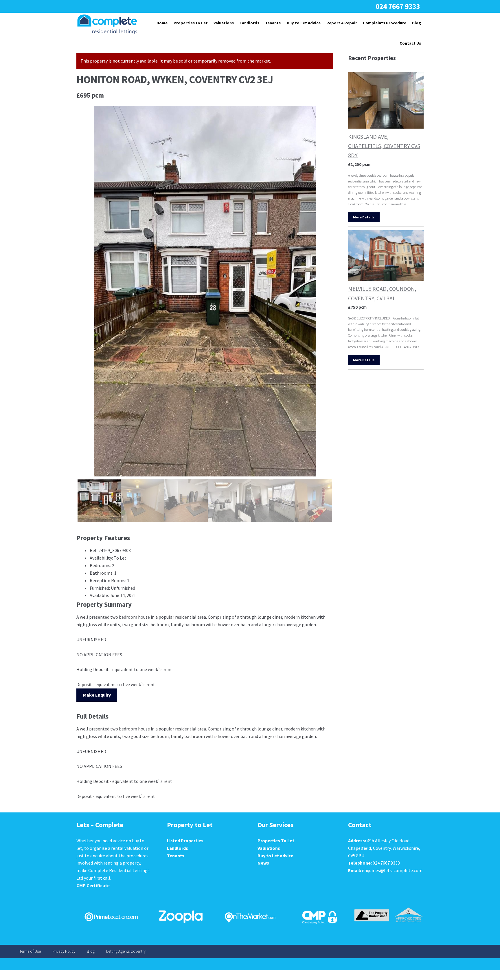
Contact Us (410, 43)
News (263, 863)
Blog (416, 22)
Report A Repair (341, 22)
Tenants (273, 22)
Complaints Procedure (384, 22)
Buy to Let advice (275, 855)
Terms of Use (30, 951)
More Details (363, 217)
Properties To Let (276, 840)
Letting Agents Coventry (126, 951)
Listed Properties (185, 840)
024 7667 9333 (398, 6)
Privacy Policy (63, 951)
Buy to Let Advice (304, 22)
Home (162, 22)
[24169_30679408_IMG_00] (205, 291)
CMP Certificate (93, 885)
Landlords (249, 22)
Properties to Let (191, 22)
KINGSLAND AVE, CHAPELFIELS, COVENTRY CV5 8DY (384, 146)
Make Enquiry (97, 695)
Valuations (224, 22)
